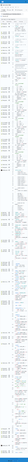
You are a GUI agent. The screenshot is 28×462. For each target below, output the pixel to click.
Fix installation (5, 87)
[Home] (2, 1)
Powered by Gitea (14, 458)
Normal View (9, 21)
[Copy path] (7, 16)
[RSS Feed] (2, 7)
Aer (10, 5)
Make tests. (5, 265)
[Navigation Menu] (26, 2)
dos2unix (5, 32)
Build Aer (4, 212)
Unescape (21, 21)
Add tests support (6, 251)
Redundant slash (6, 60)
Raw (3, 21)
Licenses (15, 460)
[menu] (10, 460)
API (19, 460)
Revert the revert (6, 92)
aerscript (5, 5)
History (15, 21)
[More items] (26, 10)
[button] (9, 24)
